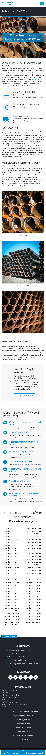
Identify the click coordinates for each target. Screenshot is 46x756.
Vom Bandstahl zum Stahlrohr (11, 690)
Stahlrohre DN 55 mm (34, 568)
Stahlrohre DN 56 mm (34, 570)
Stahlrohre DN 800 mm (33, 616)
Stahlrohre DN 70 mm (12, 588)
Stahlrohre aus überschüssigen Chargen (14, 705)
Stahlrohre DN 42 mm (34, 540)
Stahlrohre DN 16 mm (12, 537)
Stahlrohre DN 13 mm (12, 531)
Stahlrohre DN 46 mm (34, 551)
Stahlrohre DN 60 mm (12, 580)
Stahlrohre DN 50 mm (34, 556)
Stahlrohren (35, 79)
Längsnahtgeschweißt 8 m (23, 715)
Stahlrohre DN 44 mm (34, 545)
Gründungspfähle (23, 719)
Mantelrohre (23, 739)
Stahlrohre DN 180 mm (33, 585)
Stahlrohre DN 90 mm (12, 602)
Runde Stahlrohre (23, 731)
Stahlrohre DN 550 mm (33, 608)
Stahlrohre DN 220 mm (33, 591)
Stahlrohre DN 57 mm (34, 573)
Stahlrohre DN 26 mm (12, 556)
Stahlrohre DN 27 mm (12, 559)
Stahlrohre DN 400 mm (33, 602)
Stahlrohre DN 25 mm (12, 554)
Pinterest (20, 677)
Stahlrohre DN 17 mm (12, 540)
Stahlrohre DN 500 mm (33, 605)
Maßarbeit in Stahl (23, 723)
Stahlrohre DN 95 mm (12, 605)
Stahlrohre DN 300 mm (33, 597)
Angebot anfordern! (35, 753)
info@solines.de (20, 660)
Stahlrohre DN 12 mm (12, 528)
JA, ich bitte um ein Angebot (24, 395)
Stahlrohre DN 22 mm (12, 551)
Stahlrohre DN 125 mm (12, 616)
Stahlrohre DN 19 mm (12, 545)
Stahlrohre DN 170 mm (33, 583)
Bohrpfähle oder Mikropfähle (11, 702)
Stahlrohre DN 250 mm (33, 594)
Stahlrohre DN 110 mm (12, 611)
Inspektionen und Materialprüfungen (23, 711)
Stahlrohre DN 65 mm (12, 585)
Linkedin (35, 677)
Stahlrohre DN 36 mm (34, 531)
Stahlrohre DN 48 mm (34, 554)
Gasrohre (4, 707)
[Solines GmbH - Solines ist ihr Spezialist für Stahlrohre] (7, 4)
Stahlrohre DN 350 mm (33, 600)
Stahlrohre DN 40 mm (34, 537)
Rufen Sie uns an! (12, 753)
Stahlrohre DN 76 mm (12, 594)
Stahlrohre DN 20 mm (12, 548)
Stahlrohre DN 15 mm (12, 534)
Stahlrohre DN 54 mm (34, 565)
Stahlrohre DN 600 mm (33, 611)
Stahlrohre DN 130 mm (12, 619)
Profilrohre (5, 693)
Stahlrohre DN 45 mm (34, 548)
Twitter (15, 677)
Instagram (30, 677)
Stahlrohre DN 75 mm (12, 591)
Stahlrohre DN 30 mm (12, 565)
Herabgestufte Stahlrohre (9, 697)
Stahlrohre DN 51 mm (34, 559)
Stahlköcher (5, 700)
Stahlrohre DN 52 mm (34, 562)
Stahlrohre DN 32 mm (12, 568)
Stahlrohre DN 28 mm (12, 562)
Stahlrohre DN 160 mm (33, 580)
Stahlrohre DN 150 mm (12, 625)
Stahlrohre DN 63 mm (12, 583)
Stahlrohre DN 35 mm (34, 528)
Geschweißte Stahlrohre (23, 735)
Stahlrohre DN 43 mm (34, 542)
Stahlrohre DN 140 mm (12, 622)
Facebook (10, 677)
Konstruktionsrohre (23, 727)
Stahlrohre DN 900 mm (33, 619)
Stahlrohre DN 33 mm (12, 570)
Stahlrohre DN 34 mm (12, 573)
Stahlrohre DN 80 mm (12, 597)
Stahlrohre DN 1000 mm (33, 622)
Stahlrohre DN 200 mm (33, 588)
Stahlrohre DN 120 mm (12, 614)
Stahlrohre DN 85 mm (12, 600)
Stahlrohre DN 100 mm (12, 608)
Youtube (25, 677)
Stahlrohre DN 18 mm (12, 542)
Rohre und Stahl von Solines (10, 695)
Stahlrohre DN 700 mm (33, 614)
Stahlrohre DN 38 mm (34, 534)
